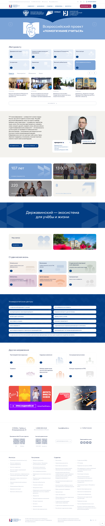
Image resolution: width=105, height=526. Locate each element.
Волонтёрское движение (61, 465)
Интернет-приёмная (29, 145)
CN (95, 520)
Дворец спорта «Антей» (61, 316)
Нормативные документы (61, 463)
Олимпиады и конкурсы (83, 474)
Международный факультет (17, 486)
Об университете (14, 145)
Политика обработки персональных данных (68, 518)
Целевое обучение (37, 506)
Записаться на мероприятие (84, 491)
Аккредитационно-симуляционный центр (21, 312)
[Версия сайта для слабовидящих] (81, 1)
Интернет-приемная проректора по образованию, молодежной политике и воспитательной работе (86, 508)
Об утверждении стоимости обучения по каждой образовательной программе (86, 470)
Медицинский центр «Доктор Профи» (65, 312)
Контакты (35, 503)
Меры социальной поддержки (62, 489)
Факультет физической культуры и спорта (18, 483)
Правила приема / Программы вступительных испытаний (40, 463)
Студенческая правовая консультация (64, 505)
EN (93, 520)
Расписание (58, 460)
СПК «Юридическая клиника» (63, 307)
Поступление (84, 6)
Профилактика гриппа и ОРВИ (84, 465)
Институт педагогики (15, 467)
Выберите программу (38, 460)
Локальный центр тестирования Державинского (68, 330)
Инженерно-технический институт (18, 460)
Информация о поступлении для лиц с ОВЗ (42, 474)
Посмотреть (16, 245)
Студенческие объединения (84, 494)
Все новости (51, 103)
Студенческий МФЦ (82, 460)
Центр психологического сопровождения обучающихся (84, 477)
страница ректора (87, 141)
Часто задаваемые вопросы (39, 471)
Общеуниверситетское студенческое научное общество (64, 498)
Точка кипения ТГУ (15, 325)
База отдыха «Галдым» (16, 321)
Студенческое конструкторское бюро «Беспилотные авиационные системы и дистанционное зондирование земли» (42, 335)
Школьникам (40, 6)
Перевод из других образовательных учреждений (42, 478)
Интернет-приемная (38, 501)
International (58, 6)
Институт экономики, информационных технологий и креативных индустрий (19, 474)
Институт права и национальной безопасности (18, 470)
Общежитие (36, 495)
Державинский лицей (15, 489)
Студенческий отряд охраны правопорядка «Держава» (62, 502)
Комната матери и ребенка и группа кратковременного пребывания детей (64, 485)
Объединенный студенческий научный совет (84, 497)
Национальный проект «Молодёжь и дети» (86, 485)
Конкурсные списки (38, 487)
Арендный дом (59, 491)
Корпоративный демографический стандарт (63, 481)
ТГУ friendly (80, 463)
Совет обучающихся (60, 494)
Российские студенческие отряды (63, 508)
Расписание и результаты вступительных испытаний (39, 468)
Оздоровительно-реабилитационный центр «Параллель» (70, 325)
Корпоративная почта (63, 441)
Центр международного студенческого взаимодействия (26, 330)
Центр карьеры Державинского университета (85, 481)
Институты (68, 6)
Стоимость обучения (38, 484)
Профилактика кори (82, 501)
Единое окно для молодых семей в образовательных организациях (63, 469)
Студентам (49, 6)
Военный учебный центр (61, 321)
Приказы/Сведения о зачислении (41, 498)
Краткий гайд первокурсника (40, 509)
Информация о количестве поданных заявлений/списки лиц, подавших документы (42, 492)
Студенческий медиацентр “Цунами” (20, 307)
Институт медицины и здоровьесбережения (15, 463)
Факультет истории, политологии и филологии (18, 478)
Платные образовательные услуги (85, 503)
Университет (31, 6)
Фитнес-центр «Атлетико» (17, 316)
